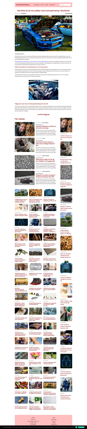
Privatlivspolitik (81, 427)
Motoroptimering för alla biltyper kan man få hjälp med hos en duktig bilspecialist (32, 61)
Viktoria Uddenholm (46, 171)
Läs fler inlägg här (43, 114)
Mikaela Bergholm (45, 155)
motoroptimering (68, 13)
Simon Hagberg (45, 122)
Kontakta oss (52, 4)
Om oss (42, 4)
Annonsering (36, 4)
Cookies (46, 4)
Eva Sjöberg (23, 13)
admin (43, 138)
